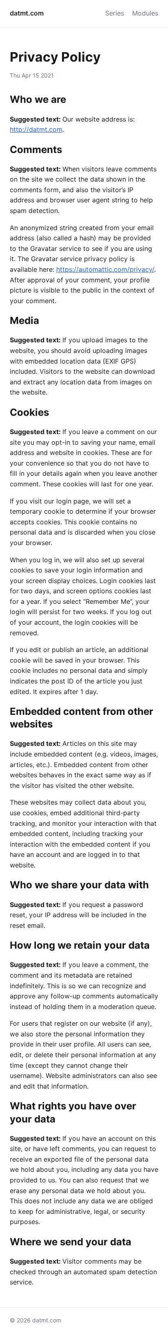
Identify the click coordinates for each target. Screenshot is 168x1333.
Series (114, 13)
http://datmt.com (36, 129)
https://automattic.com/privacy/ (105, 269)
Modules (145, 13)
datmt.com (27, 13)
